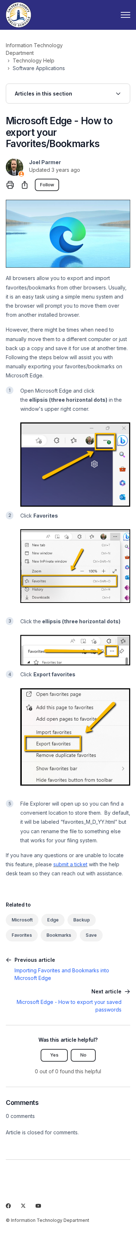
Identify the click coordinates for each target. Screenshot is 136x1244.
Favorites (22, 935)
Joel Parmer (45, 162)
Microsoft (22, 920)
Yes (54, 1055)
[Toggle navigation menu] (125, 15)
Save (91, 935)
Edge (53, 920)
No (83, 1055)
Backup (81, 920)
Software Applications (39, 68)
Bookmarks (58, 935)
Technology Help (33, 60)
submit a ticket (70, 864)
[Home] (18, 15)
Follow (47, 184)
